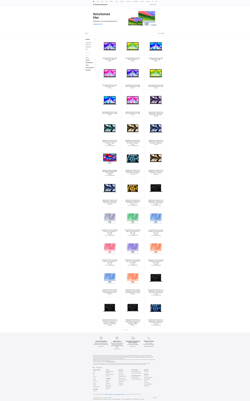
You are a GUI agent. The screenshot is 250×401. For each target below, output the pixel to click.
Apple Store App (121, 378)
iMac (87, 49)
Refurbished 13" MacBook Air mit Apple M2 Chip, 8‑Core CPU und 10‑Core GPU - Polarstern (132, 142)
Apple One (108, 380)
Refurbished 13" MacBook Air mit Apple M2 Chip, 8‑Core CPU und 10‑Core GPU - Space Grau (155, 113)
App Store (107, 388)
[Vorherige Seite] (120, 329)
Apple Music (108, 383)
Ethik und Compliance (148, 384)
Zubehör (94, 384)
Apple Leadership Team (148, 377)
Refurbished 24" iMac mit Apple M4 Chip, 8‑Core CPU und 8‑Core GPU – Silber (110, 231)
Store (94, 371)
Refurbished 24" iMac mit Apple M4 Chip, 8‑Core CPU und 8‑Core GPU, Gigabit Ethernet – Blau (109, 291)
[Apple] (93, 367)
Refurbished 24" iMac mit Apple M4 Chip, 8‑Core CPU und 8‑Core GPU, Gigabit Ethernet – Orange (132, 291)
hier (145, 364)
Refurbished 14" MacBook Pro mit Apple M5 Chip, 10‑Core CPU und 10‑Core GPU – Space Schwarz (155, 291)
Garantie (145, 380)
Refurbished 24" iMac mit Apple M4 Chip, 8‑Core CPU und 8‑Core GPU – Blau (155, 231)
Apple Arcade (108, 385)
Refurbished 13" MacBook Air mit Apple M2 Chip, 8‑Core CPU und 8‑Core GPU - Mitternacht (155, 142)
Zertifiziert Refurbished (100, 4)
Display (87, 57)
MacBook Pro (88, 47)
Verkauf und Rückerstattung (126, 399)
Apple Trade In (121, 381)
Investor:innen (146, 382)
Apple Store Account (109, 374)
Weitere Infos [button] (98, 24)
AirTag (94, 383)
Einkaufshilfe (121, 384)
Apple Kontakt (146, 385)
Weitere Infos (101, 346)
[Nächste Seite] (130, 329)
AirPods (94, 379)
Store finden (121, 371)
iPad (94, 374)
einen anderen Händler (119, 394)
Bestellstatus (121, 383)
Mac (94, 373)
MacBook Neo (88, 42)
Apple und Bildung (134, 377)
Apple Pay (95, 390)
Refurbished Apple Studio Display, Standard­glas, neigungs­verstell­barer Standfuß (109, 171)
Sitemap (142, 399)
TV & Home (95, 381)
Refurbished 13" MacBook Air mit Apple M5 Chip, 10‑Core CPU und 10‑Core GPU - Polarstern (132, 201)
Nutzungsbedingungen (116, 399)
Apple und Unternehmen (135, 371)
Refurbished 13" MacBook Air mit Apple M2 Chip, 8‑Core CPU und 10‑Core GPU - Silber (109, 142)
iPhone (94, 376)
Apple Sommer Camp (122, 376)
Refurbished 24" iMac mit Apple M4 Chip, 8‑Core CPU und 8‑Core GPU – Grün (133, 231)
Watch (94, 378)
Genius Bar (121, 373)
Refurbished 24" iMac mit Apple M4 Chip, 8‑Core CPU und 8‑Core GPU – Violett (133, 261)
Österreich (155, 397)
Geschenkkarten (96, 386)
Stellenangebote (147, 379)
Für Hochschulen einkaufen (136, 379)
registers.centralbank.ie (110, 361)
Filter (87, 33)
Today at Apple (121, 374)
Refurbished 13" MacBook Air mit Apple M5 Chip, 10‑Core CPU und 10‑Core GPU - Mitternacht (155, 321)
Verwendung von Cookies (106, 399)
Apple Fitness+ (108, 386)
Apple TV (107, 381)
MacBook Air (88, 44)
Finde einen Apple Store (109, 394)
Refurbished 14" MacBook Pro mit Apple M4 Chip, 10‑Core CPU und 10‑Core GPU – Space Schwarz (155, 201)
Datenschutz (146, 371)
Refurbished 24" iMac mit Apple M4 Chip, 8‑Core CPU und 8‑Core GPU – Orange (156, 261)
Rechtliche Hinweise (136, 399)
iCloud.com (108, 375)
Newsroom (146, 375)
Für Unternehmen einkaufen (136, 373)
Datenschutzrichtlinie (97, 399)
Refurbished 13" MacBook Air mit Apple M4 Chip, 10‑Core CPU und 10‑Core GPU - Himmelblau (132, 171)
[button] (153, 1)
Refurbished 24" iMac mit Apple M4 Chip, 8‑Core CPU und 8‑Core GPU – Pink (110, 261)
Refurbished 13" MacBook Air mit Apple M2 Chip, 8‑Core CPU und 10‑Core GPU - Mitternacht (109, 201)
